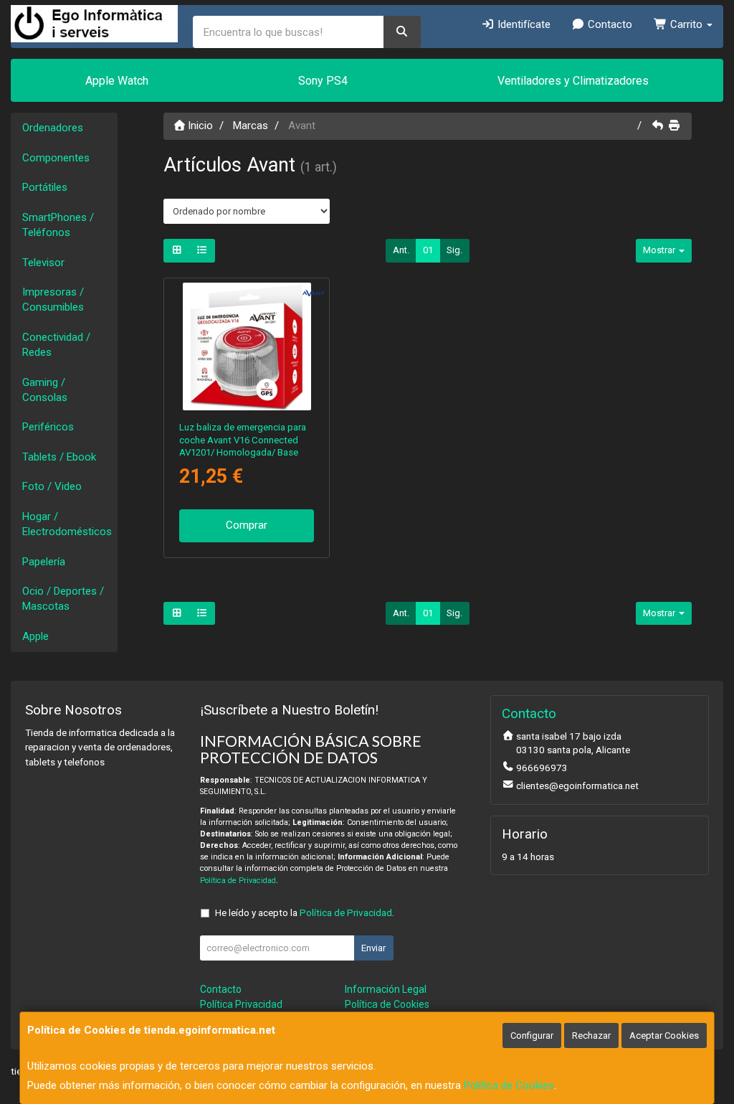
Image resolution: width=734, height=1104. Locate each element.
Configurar (531, 1035)
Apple (35, 636)
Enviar (373, 948)
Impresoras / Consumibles (53, 299)
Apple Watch (116, 81)
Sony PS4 (323, 81)
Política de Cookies (509, 1085)
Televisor (43, 262)
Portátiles (44, 187)
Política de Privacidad (238, 880)
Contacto (608, 24)
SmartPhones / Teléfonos (58, 225)
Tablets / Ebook (59, 456)
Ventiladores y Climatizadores (573, 81)
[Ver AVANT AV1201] (247, 346)
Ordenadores (52, 127)
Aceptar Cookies (664, 1035)
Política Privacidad (241, 1004)
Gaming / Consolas (44, 390)
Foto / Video (52, 486)
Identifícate (522, 24)
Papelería (43, 561)
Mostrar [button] (660, 250)
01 (428, 250)
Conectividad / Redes (56, 345)
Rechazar (591, 1035)
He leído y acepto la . (304, 912)
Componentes (56, 157)
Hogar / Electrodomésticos (67, 524)
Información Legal (385, 989)
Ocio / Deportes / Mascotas (63, 599)
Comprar (246, 525)
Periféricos (48, 426)
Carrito (686, 24)
